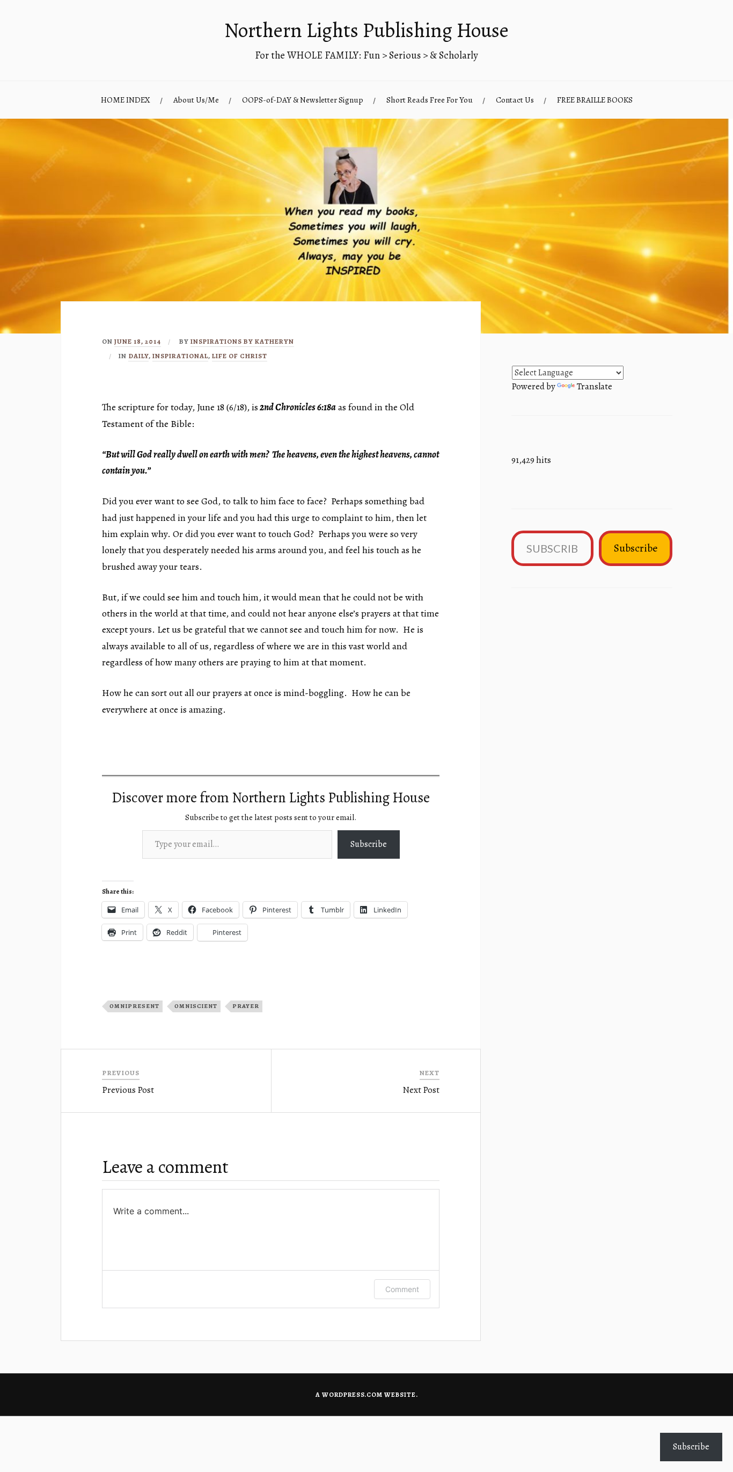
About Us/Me (196, 99)
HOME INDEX (125, 99)
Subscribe (368, 844)
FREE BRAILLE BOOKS (595, 99)
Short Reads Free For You (429, 99)
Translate (594, 386)
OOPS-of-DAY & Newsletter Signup (302, 99)
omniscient (195, 1006)
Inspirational (180, 355)
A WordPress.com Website (366, 1394)
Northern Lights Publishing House (366, 30)
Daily (138, 355)
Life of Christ (239, 355)
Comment (402, 1289)
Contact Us (515, 99)
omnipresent (134, 1006)
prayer (245, 1006)
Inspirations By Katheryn (242, 341)
